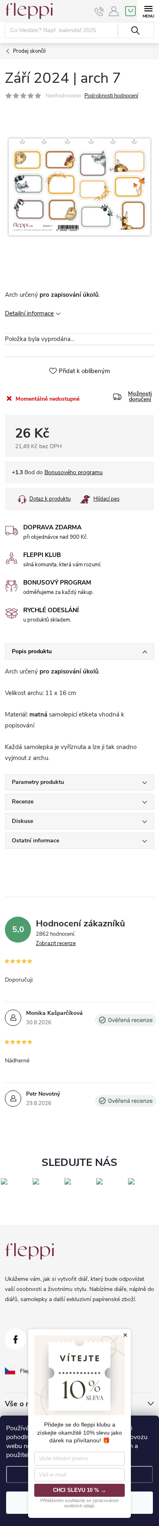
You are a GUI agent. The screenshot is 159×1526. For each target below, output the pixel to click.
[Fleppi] (29, 1251)
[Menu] (148, 11)
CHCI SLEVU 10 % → (79, 1490)
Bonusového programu (73, 472)
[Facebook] (15, 1339)
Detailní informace (29, 313)
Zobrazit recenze (56, 943)
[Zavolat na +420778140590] (99, 11)
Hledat (135, 30)
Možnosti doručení (140, 396)
